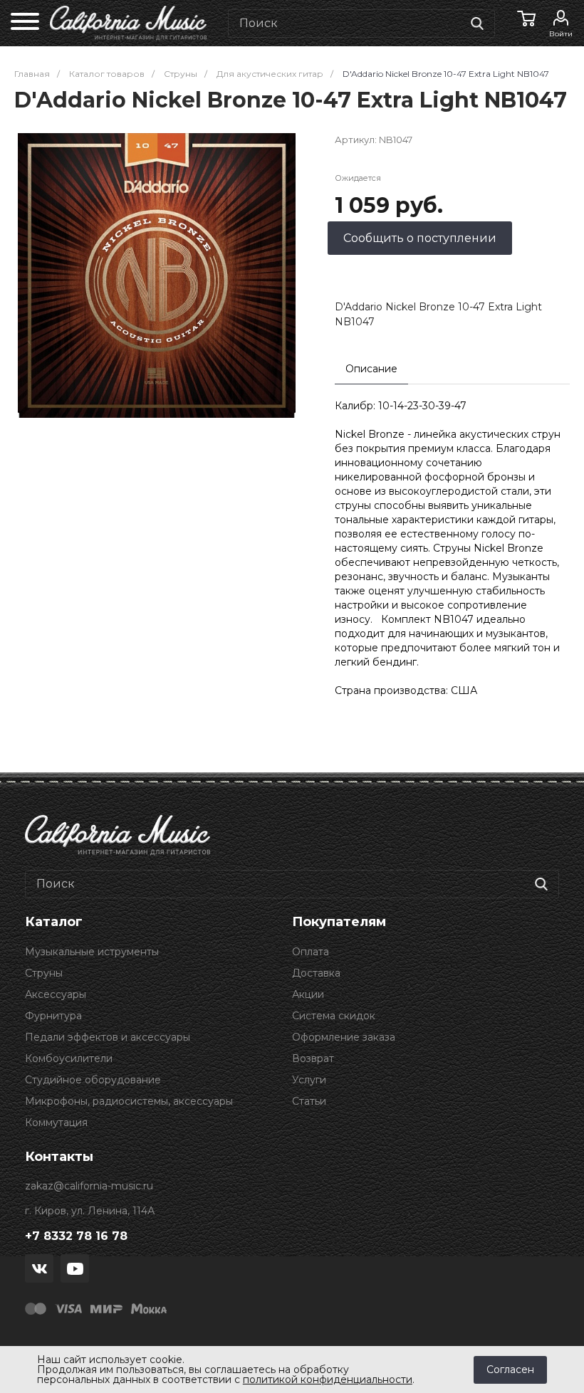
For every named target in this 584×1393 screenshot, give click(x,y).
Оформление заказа (343, 1037)
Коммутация (56, 1122)
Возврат (313, 1058)
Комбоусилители (69, 1058)
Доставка (316, 973)
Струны (44, 973)
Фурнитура (53, 1015)
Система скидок (333, 1015)
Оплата (310, 951)
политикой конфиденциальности (327, 1379)
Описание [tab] (371, 368)
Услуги (309, 1079)
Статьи (309, 1101)
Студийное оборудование (93, 1079)
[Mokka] (149, 1307)
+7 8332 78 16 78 (76, 1236)
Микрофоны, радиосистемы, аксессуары (129, 1101)
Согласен (510, 1369)
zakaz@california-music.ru (89, 1185)
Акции (308, 994)
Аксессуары (55, 994)
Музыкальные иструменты (92, 951)
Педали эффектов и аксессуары (107, 1037)
